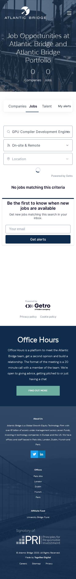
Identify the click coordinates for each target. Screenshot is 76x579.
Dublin (38, 486)
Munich (38, 492)
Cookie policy (48, 316)
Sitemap (36, 563)
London (38, 481)
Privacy (49, 563)
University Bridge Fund (38, 517)
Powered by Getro (62, 175)
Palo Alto (38, 476)
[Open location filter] (67, 159)
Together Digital (42, 557)
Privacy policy (28, 316)
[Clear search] (67, 131)
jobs (33, 106)
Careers (23, 563)
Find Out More (38, 390)
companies (17, 106)
